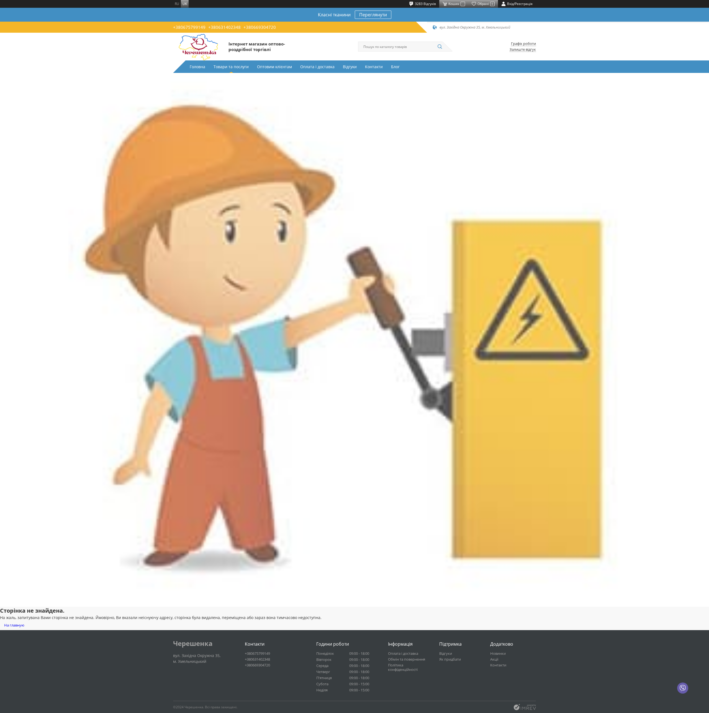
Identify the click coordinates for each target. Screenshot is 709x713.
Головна (197, 66)
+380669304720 (259, 27)
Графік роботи (523, 43)
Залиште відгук (523, 49)
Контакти (374, 66)
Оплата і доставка (317, 66)
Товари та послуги (231, 66)
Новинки (498, 653)
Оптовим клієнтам (274, 66)
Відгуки (350, 66)
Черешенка (193, 643)
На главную (14, 625)
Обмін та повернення (406, 659)
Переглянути (373, 15)
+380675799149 (189, 27)
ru (177, 3)
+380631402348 (224, 27)
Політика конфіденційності (403, 667)
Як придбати (450, 659)
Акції (494, 659)
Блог (395, 66)
